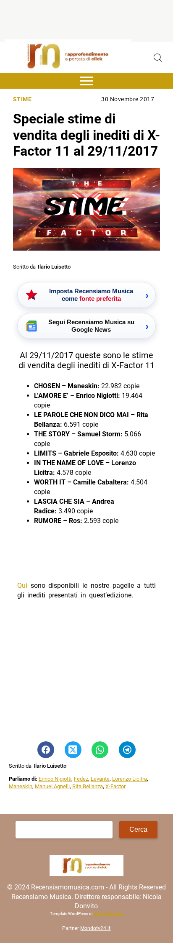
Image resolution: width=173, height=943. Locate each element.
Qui (22, 585)
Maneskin (20, 786)
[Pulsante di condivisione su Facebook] (45, 749)
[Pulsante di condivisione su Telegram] (127, 749)
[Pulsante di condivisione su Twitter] (73, 749)
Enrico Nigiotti (55, 779)
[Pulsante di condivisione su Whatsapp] (100, 749)
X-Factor (115, 786)
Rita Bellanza (87, 786)
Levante (100, 779)
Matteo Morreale (108, 913)
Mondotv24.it (95, 928)
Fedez (81, 779)
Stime (22, 99)
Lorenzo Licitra (129, 779)
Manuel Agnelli (52, 786)
